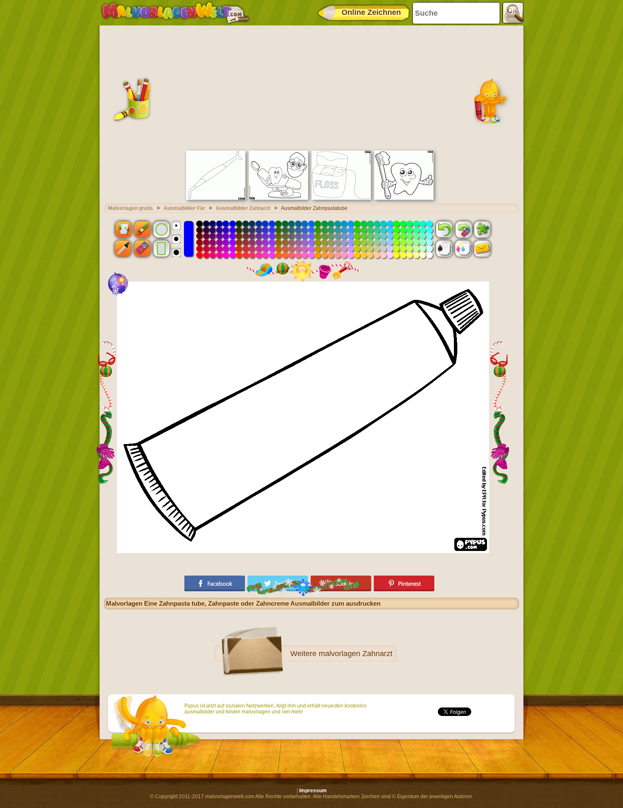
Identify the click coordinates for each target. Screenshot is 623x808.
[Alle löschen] (463, 229)
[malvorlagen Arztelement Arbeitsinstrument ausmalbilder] (215, 198)
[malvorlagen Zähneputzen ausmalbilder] (404, 198)
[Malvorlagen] (175, 12)
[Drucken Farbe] (463, 248)
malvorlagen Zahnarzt (355, 653)
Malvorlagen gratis (130, 208)
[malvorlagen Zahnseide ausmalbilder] (341, 198)
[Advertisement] (311, 87)
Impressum (313, 791)
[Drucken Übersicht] (444, 248)
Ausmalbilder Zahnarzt (243, 208)
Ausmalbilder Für (184, 208)
